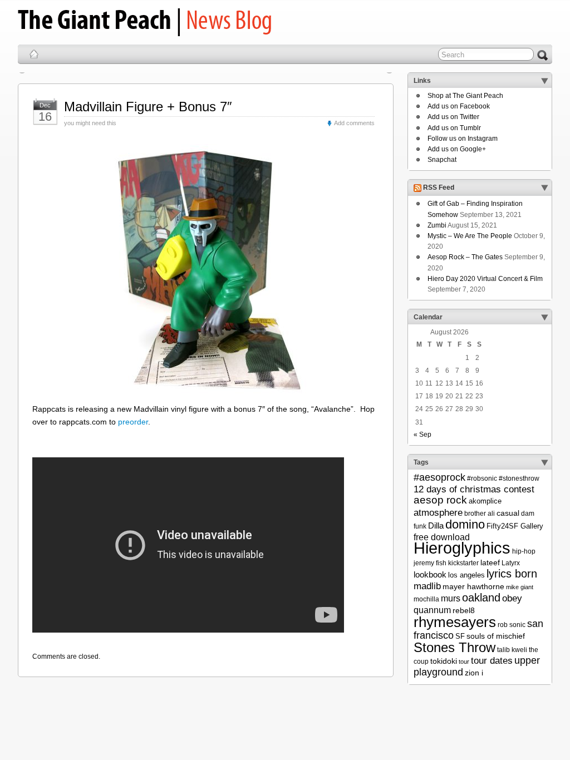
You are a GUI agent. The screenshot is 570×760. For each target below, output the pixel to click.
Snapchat (442, 160)
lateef (490, 562)
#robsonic (482, 478)
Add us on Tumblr (454, 128)
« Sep (422, 434)
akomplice (485, 501)
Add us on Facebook (459, 106)
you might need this (90, 123)
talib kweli (512, 650)
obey (512, 598)
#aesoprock (439, 477)
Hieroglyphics (462, 548)
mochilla (426, 599)
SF (460, 636)
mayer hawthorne (473, 586)
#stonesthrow (519, 478)
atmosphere (438, 512)
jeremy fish (430, 563)
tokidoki (443, 661)
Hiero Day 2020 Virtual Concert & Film (485, 279)
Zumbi (437, 225)
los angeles (466, 575)
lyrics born (512, 573)
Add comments (354, 123)
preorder (133, 421)
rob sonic (511, 624)
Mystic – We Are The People (470, 236)
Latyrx (511, 563)
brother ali (479, 513)
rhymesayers (455, 622)
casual (508, 513)
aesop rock (440, 500)
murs (450, 598)
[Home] (34, 54)
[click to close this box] (544, 80)
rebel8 (464, 610)
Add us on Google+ (457, 149)
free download (442, 537)
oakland (481, 597)
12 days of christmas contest (474, 489)
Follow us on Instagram (463, 138)
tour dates (492, 660)
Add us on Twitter (453, 117)
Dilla (436, 525)
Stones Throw (454, 647)
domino (465, 524)
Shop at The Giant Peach (465, 96)
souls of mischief (495, 635)
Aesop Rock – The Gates (465, 257)
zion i (474, 672)
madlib (427, 586)
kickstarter (463, 563)
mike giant (519, 587)
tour (464, 661)
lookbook (430, 574)
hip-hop (523, 551)
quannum (432, 610)
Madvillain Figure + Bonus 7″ (148, 106)
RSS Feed (438, 188)
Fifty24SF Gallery (515, 526)
